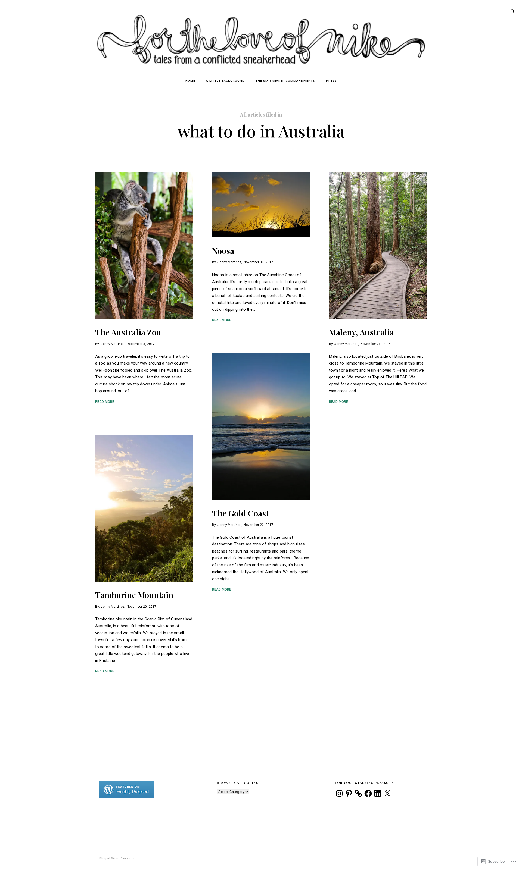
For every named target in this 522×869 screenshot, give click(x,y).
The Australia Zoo (128, 332)
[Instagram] (339, 793)
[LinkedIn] (377, 793)
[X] (387, 793)
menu (513, 11)
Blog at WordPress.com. (118, 858)
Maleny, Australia (361, 332)
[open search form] (512, 11)
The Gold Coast (240, 513)
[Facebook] (368, 793)
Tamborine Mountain (134, 594)
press (331, 81)
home (190, 81)
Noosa (223, 250)
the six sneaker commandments (285, 81)
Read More (104, 402)
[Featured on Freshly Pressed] (126, 796)
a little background (225, 81)
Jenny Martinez (113, 344)
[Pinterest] (348, 793)
